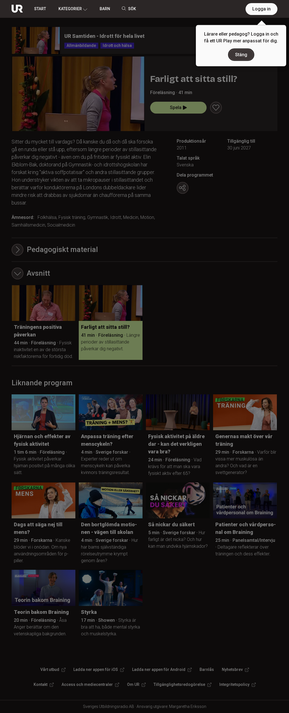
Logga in (261, 9)
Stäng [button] (241, 54)
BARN (105, 8)
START (40, 8)
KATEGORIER (70, 8)
